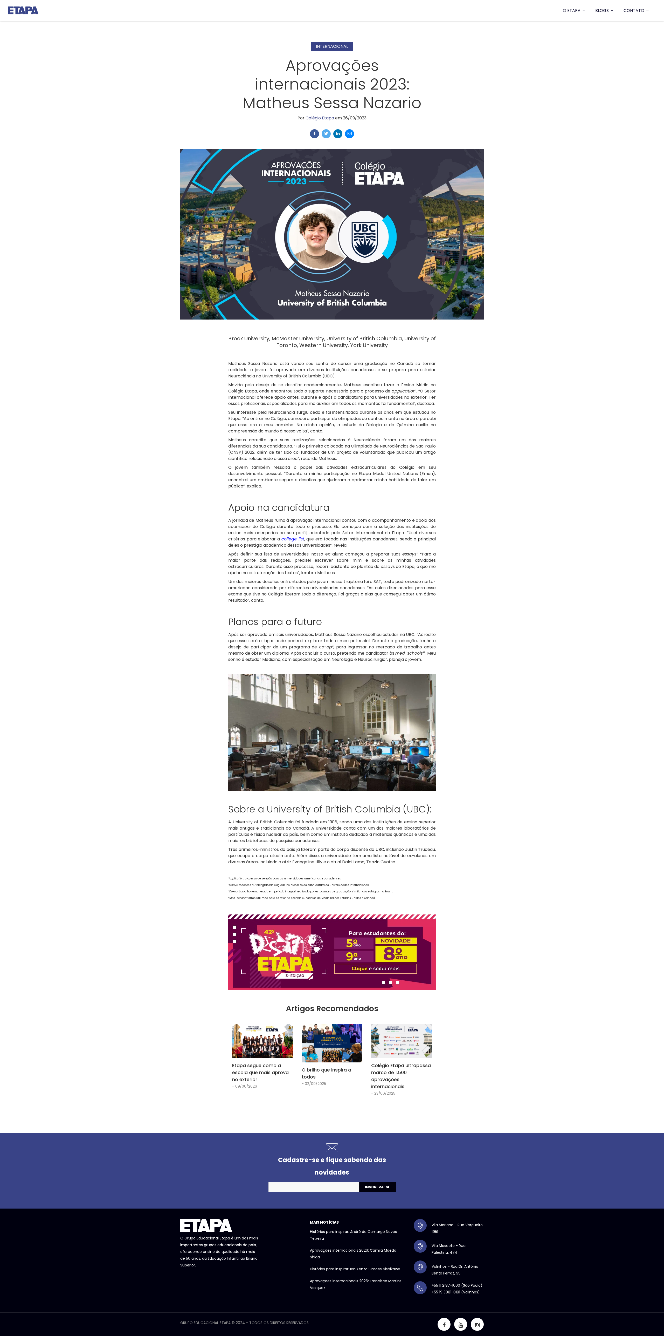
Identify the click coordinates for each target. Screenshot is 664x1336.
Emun (427, 474)
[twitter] (326, 133)
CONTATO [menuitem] (634, 10)
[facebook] (314, 133)
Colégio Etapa (320, 118)
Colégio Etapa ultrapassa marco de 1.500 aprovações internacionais (401, 1076)
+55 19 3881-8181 (446, 1292)
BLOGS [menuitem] (602, 10)
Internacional (332, 46)
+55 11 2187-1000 (446, 1285)
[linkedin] (337, 133)
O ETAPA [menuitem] (571, 10)
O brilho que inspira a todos (326, 1073)
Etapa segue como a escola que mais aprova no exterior (260, 1072)
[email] (349, 133)
